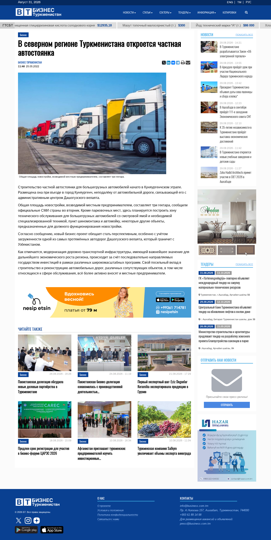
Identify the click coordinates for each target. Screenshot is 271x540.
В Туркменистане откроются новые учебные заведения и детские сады (235, 157)
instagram (27, 520)
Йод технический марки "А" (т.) (201, 25)
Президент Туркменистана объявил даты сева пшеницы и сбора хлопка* (236, 92)
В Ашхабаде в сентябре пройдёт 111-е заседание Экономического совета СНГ (235, 112)
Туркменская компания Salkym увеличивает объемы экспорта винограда (164, 451)
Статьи (147, 12)
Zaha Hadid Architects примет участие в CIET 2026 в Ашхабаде (235, 177)
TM (239, 2)
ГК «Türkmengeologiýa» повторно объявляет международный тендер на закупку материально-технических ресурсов (224, 282)
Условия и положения (110, 510)
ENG (230, 2)
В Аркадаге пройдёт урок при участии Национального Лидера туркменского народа (236, 72)
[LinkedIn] (168, 63)
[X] (164, 63)
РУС (248, 2)
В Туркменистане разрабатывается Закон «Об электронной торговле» (235, 51)
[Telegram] (178, 63)
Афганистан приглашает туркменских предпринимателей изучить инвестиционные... (101, 453)
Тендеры (207, 264)
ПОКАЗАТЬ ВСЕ (244, 34)
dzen (36, 520)
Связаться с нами (108, 519)
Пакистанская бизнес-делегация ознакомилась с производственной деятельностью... (100, 386)
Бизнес (23, 35)
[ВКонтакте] (173, 63)
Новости (207, 34)
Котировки (229, 12)
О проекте (104, 505)
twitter (19, 520)
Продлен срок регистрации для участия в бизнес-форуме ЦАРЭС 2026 (43, 451)
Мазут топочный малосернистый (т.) (130, 25)
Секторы (164, 12)
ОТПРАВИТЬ (227, 405)
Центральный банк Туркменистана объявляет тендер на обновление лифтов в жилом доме (225, 309)
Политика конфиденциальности (117, 514)
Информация (206, 12)
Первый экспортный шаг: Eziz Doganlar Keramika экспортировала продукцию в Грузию (163, 386)
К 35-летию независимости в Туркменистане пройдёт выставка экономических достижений (236, 134)
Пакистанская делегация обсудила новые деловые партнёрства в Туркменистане (40, 386)
